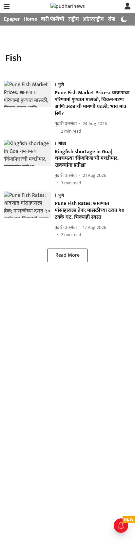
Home (30, 19)
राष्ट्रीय (73, 19)
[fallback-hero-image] (29, 107)
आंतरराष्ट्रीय (93, 19)
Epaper (12, 19)
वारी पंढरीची (52, 19)
